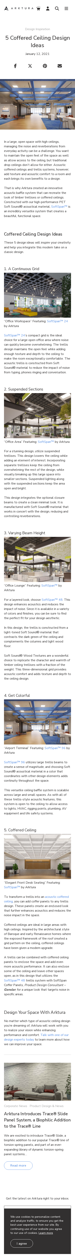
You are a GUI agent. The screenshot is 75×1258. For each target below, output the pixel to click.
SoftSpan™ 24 (57, 321)
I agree (22, 1244)
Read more (18, 1166)
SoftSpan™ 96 (55, 748)
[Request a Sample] (38, 8)
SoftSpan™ (46, 442)
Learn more (46, 1233)
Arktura (18, 8)
